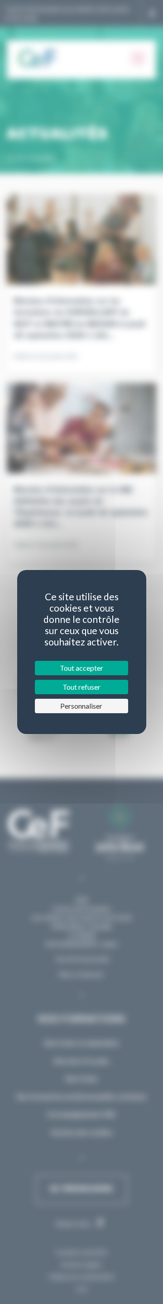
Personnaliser (81, 705)
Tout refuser (81, 686)
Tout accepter (81, 668)
